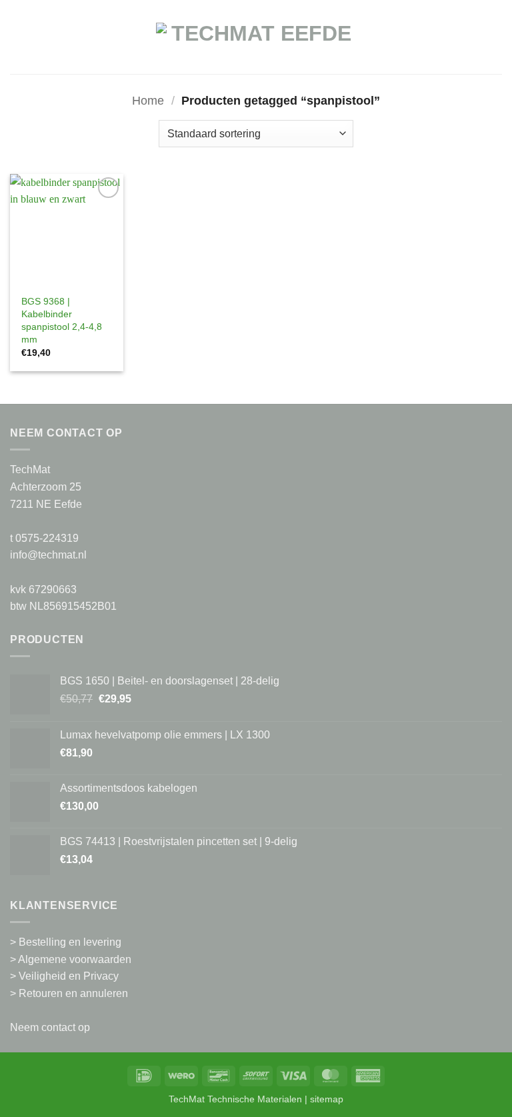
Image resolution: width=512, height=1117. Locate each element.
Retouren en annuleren (73, 993)
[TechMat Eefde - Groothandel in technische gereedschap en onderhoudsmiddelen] (256, 44)
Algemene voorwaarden (74, 959)
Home (148, 100)
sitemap (326, 1099)
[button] (18, 43)
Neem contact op (50, 1027)
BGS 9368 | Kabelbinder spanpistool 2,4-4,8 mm (61, 320)
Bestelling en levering (70, 942)
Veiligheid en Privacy (69, 976)
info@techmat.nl (48, 554)
